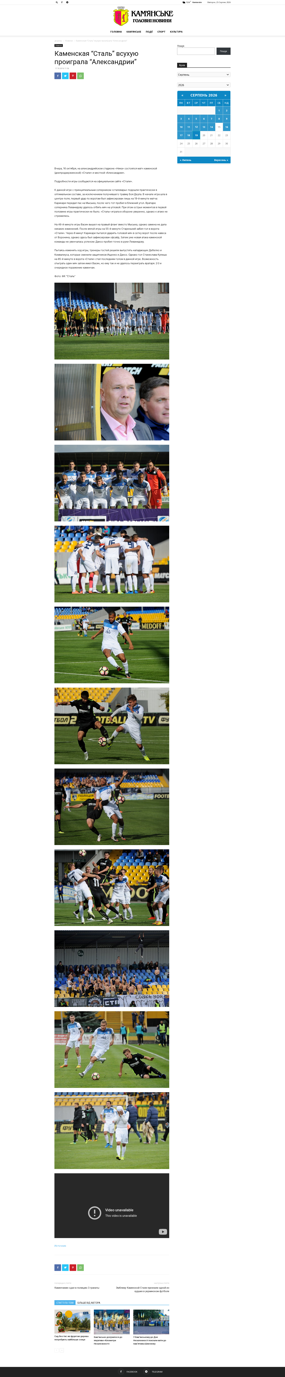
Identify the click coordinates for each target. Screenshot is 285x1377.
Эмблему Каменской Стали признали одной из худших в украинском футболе (142, 1289)
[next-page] (62, 1350)
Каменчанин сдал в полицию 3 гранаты (76, 1287)
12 (196, 126)
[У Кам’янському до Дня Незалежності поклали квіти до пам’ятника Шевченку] (151, 1322)
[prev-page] (56, 1350)
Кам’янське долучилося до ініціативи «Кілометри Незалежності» (108, 1340)
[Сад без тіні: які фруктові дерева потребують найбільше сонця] (72, 1322)
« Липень (185, 160)
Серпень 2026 (203, 95)
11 (188, 127)
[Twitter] (65, 76)
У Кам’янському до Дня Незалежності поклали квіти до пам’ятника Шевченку (149, 1340)
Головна (116, 31)
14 (211, 127)
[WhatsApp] (80, 76)
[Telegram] (67, 2)
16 (226, 127)
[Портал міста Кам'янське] (142, 16)
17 (181, 135)
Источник (60, 1245)
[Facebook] (61, 2)
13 (204, 127)
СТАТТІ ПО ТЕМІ (65, 1303)
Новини (69, 40)
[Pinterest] (73, 76)
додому (58, 40)
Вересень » (221, 160)
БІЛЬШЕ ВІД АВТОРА (89, 1303)
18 (188, 135)
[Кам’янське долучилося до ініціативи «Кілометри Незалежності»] (112, 1322)
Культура (176, 31)
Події (149, 31)
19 (196, 135)
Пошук (180, 45)
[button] (56, 2)
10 (181, 127)
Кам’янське (134, 31)
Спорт (161, 31)
